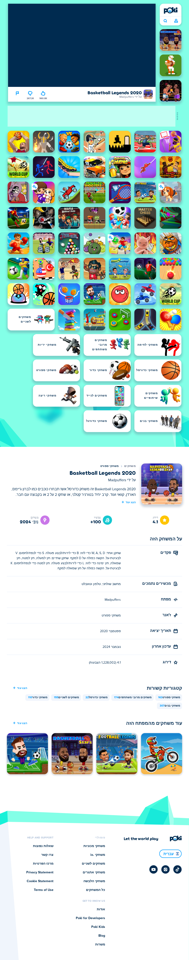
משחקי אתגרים (94, 872)
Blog (101, 935)
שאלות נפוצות (43, 846)
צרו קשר (47, 854)
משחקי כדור (37, 697)
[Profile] (176, 21)
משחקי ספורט (109, 466)
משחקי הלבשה (94, 881)
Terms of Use (43, 890)
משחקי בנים (170, 705)
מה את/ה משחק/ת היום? (165, 21)
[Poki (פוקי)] (170, 10)
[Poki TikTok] (177, 869)
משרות (100, 944)
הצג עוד (131, 502)
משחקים (130, 466)
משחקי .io (97, 854)
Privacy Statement (39, 872)
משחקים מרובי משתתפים (133, 697)
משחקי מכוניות (94, 846)
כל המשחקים (95, 890)
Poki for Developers (90, 918)
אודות (101, 909)
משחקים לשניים (66, 697)
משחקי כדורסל (97, 697)
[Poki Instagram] (165, 869)
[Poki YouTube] (153, 869)
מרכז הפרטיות (43, 863)
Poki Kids (98, 927)
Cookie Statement (40, 881)
